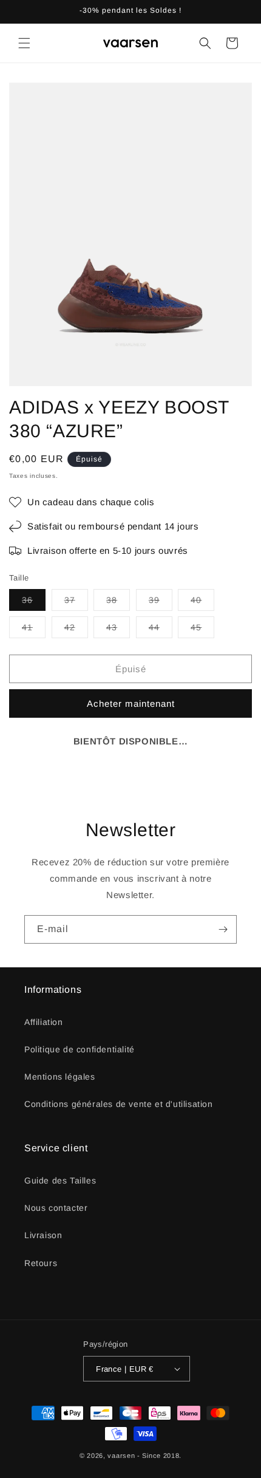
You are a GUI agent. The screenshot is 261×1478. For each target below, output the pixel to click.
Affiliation (43, 1022)
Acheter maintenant (131, 703)
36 (34, 602)
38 (118, 602)
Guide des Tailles (60, 1180)
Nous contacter (55, 1208)
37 (76, 602)
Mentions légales (59, 1076)
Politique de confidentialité (79, 1049)
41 (34, 630)
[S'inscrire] (222, 929)
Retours (40, 1263)
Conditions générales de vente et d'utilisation (118, 1104)
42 (76, 630)
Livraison (43, 1235)
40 (202, 602)
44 (160, 630)
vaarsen (121, 1455)
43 (118, 630)
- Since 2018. (159, 1455)
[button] (24, 43)
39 (160, 602)
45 (202, 630)
